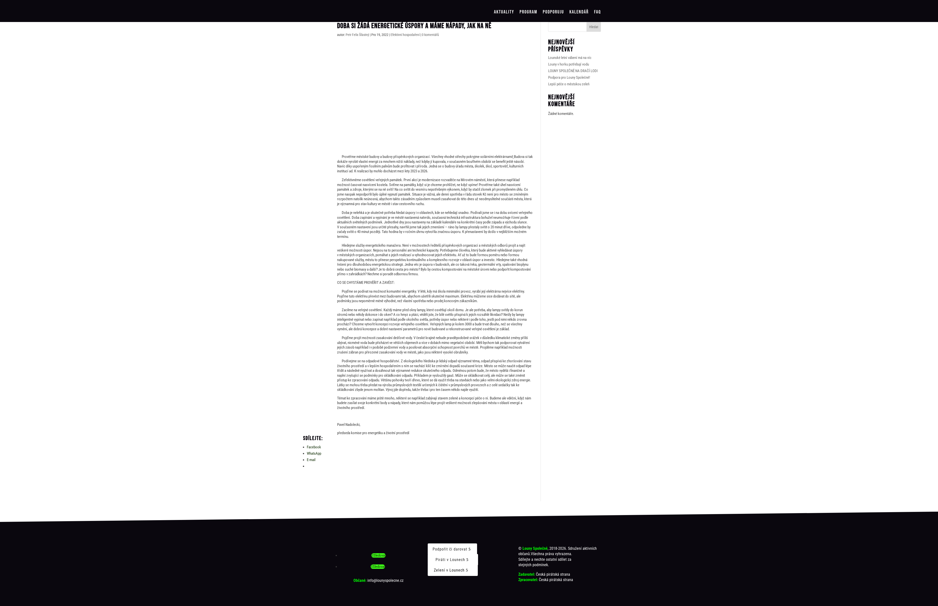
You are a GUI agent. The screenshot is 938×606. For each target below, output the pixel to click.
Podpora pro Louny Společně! (569, 77)
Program (528, 12)
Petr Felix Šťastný (357, 35)
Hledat (593, 27)
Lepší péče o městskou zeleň (568, 84)
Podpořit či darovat (450, 549)
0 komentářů (430, 35)
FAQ (597, 12)
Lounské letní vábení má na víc (569, 57)
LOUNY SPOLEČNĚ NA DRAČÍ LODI (573, 71)
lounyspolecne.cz (390, 580)
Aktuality (504, 12)
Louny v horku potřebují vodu (568, 64)
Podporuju (553, 12)
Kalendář (579, 12)
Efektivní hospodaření (405, 35)
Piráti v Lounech (450, 559)
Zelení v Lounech (449, 570)
